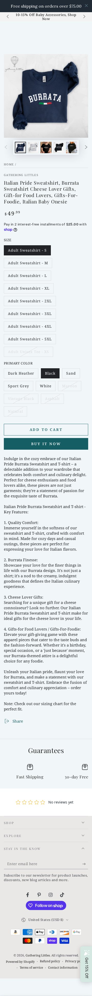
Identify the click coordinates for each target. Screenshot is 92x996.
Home (9, 164)
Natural (17, 412)
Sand (73, 374)
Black (52, 374)
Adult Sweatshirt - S (27, 251)
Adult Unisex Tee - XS (28, 353)
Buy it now (46, 443)
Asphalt (54, 400)
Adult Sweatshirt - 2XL (30, 302)
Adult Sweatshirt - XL (29, 289)
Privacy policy (75, 961)
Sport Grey (19, 387)
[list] (46, 772)
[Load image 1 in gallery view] (20, 147)
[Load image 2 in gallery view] (33, 147)
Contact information (63, 968)
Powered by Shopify (20, 962)
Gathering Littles (21, 175)
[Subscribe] (85, 864)
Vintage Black (21, 400)
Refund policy (50, 961)
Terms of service (31, 968)
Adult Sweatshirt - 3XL (30, 315)
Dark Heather (21, 374)
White (47, 387)
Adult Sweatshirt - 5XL (30, 340)
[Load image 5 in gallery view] (71, 147)
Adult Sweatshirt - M (28, 264)
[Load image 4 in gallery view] (58, 147)
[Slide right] (83, 16)
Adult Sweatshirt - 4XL (30, 327)
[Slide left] (8, 16)
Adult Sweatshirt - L (27, 277)
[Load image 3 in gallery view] (46, 147)
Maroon (71, 387)
